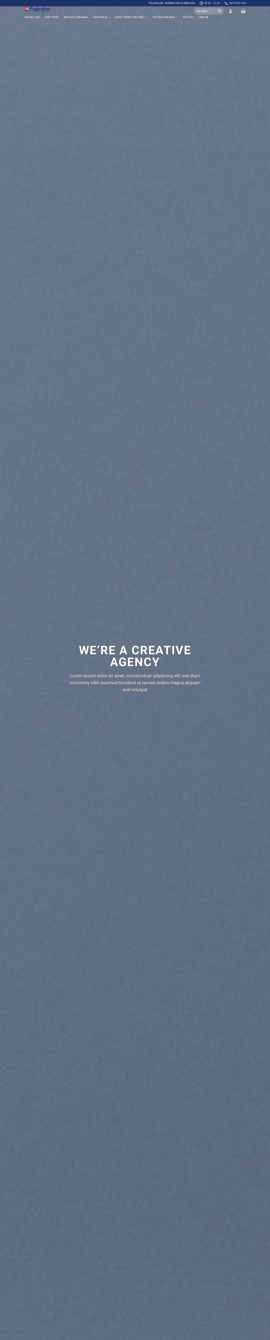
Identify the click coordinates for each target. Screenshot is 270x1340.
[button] (230, 11)
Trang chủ (32, 17)
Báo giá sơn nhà (76, 17)
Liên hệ (203, 17)
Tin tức (188, 17)
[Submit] (219, 11)
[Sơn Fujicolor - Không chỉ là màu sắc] (47, 9)
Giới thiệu (52, 17)
